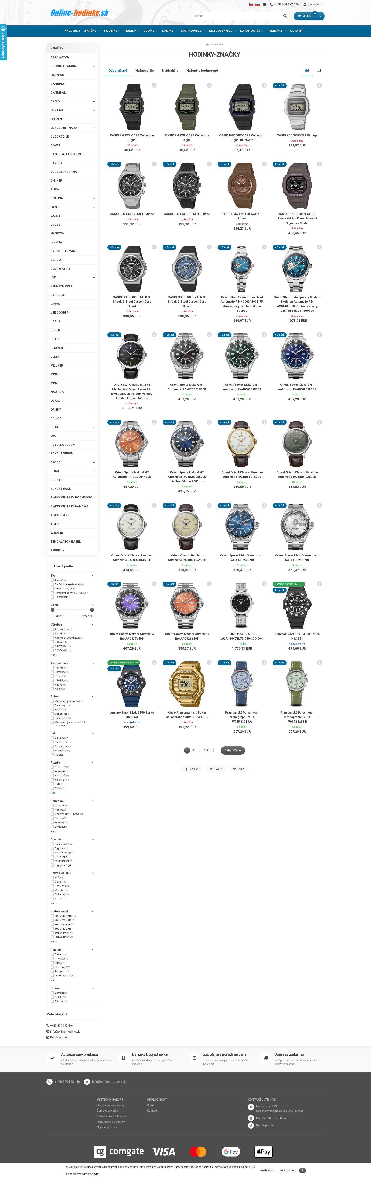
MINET (55, 374)
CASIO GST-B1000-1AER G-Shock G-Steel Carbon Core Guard (132, 301)
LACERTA (57, 295)
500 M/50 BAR (64, 928)
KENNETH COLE (62, 286)
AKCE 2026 (72, 31)
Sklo (54, 733)
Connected (63, 713)
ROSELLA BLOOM (63, 445)
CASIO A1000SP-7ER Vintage (297, 135)
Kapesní (61, 684)
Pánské (61, 667)
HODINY (130, 31)
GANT (55, 207)
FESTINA (57, 198)
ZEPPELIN (58, 550)
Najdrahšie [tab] (170, 70)
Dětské (61, 680)
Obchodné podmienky (110, 1105)
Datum (61, 954)
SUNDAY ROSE (61, 489)
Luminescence (65, 975)
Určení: (55, 988)
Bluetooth (62, 967)
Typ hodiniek (59, 663)
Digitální (61, 848)
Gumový (61, 818)
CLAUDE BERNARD (64, 128)
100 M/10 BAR (65, 915)
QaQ (53, 436)
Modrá (61, 890)
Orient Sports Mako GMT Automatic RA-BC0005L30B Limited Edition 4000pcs (187, 477)
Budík (60, 962)
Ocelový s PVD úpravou (69, 813)
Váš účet (313, 4)
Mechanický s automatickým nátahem (71, 724)
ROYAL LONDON (62, 453)
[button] (320, 16)
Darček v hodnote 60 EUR (71, 592)
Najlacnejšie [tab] (144, 70)
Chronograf (63, 856)
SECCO (56, 462)
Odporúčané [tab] (117, 70)
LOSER (55, 330)
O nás (150, 1105)
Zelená (60, 898)
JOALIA (56, 260)
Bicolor (60, 788)
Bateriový (63, 705)
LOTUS (55, 339)
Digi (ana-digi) (64, 865)
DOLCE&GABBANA (64, 172)
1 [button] (188, 751)
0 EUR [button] (309, 16)
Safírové (62, 737)
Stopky (61, 958)
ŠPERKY (168, 31)
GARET (55, 216)
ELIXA (55, 189)
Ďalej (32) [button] (231, 750)
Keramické (62, 779)
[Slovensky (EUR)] (257, 4)
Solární (60, 709)
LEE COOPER (60, 312)
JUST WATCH (60, 268)
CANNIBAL (58, 92)
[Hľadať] (285, 16)
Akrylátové (63, 746)
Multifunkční (64, 860)
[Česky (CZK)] (251, 4)
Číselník (56, 839)
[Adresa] (251, 1107)
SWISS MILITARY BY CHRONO (71, 497)
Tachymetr (62, 971)
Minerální (62, 750)
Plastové (61, 742)
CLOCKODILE (60, 136)
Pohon (55, 696)
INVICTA (56, 242)
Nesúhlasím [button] (287, 1170)
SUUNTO (57, 480)
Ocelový (61, 805)
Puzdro (56, 762)
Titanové (61, 771)
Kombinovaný (64, 852)
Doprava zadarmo (289, 1054)
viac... (54, 654)
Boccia (61, 641)
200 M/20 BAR (65, 920)
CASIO (55, 101)
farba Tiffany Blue (66, 588)
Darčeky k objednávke (149, 1054)
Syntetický (62, 826)
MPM (54, 383)
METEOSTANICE (220, 31)
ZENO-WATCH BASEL (66, 541)
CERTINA (57, 110)
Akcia (60, 580)
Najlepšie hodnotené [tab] (202, 70)
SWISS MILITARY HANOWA (69, 506)
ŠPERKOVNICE (191, 31)
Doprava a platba (107, 1110)
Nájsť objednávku (107, 1127)
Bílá (59, 877)
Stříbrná (62, 894)
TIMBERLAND (60, 515)
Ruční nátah (63, 718)
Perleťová (62, 886)
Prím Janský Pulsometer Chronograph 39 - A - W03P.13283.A (242, 717)
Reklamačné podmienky (112, 1116)
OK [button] (302, 1170)
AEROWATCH (60, 57)
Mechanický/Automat (69, 701)
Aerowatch (63, 629)
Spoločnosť (157, 1099)
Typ (53, 575)
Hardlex (60, 754)
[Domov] (79, 12)
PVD (59, 783)
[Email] (264, 4)
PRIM (54, 427)
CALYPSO (57, 75)
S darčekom (65, 596)
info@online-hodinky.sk (65, 1031)
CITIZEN (56, 119)
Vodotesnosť (59, 911)
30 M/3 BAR (64, 937)
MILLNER (57, 365)
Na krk (60, 688)
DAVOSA (57, 163)
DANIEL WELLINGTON (66, 154)
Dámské (62, 671)
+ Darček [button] (280, 85)
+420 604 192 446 (61, 1025)
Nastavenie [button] (267, 1170)
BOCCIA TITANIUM (64, 66)
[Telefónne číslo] (49, 1082)
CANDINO (57, 84)
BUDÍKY (149, 31)
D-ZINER (56, 180)
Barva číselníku (61, 873)
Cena (54, 604)
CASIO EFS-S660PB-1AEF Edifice (187, 214)
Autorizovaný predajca (79, 1054)
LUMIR (55, 356)
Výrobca (56, 624)
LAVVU (55, 304)
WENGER (57, 532)
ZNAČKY (93, 32)
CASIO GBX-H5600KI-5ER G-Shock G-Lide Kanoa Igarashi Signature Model (297, 218)
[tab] (307, 70)
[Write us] (251, 1125)
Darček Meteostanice (69, 584)
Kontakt (152, 1110)
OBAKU (55, 400)
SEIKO (55, 471)
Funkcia (56, 950)
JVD (53, 277)
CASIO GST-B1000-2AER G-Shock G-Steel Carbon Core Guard (187, 301)
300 (206, 750)
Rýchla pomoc (59, 1037)
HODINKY (110, 31)
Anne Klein (62, 633)
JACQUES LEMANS (64, 251)
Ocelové (62, 767)
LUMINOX (57, 348)
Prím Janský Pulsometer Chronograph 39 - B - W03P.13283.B (297, 717)
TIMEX (55, 524)
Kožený (61, 809)
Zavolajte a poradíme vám (224, 1054)
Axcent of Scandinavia (69, 637)
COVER (55, 145)
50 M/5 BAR (64, 932)
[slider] (52, 610)
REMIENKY (275, 31)
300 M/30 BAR (64, 924)
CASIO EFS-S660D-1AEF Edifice (132, 214)
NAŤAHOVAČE (250, 31)
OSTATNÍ (296, 31)
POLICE (56, 418)
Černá (60, 881)
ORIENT (56, 409)
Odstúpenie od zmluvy (111, 1122)
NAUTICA (57, 392)
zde (96, 1173)
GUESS (55, 224)
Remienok (57, 801)
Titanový (61, 822)
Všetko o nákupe (110, 1099)
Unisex (60, 676)
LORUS (55, 321)
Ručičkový (63, 844)
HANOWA (57, 233)
